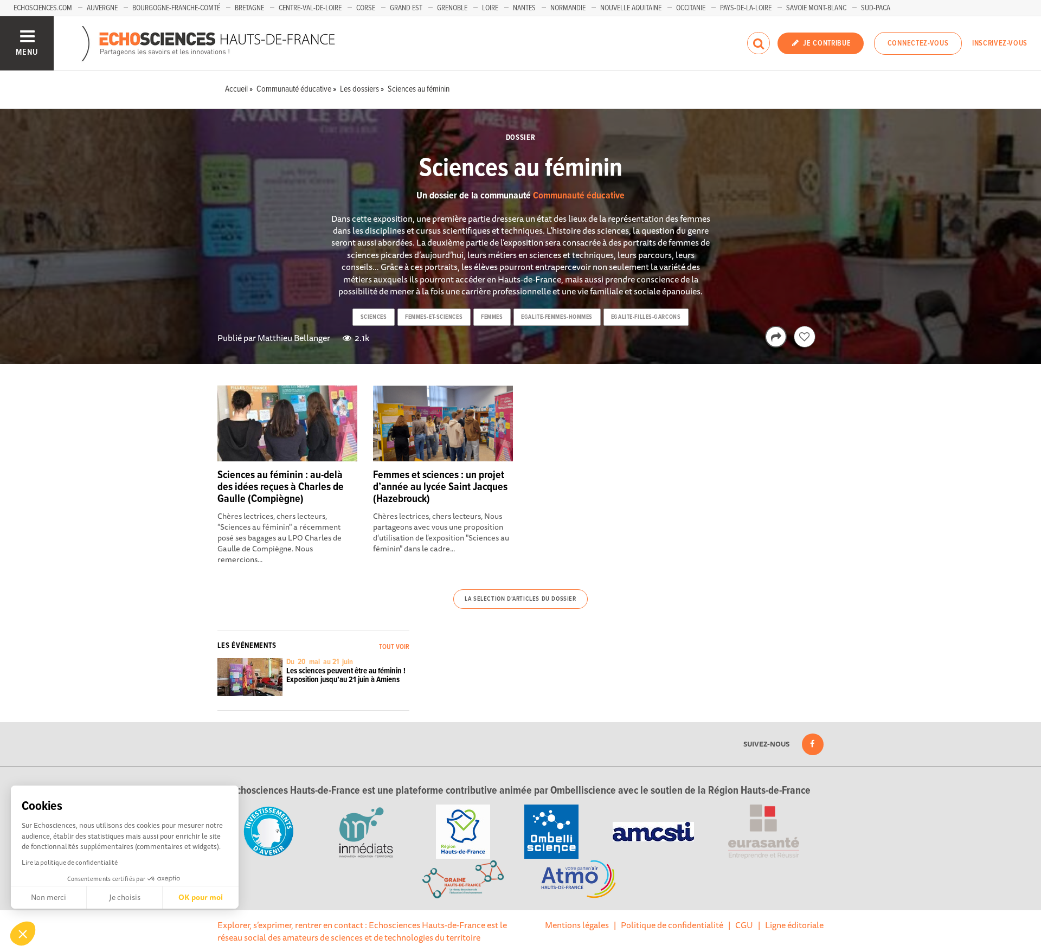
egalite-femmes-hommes (557, 317)
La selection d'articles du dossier (520, 599)
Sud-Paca (875, 8)
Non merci (48, 897)
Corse (365, 8)
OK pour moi (200, 897)
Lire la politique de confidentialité (70, 862)
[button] (23, 934)
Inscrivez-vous (999, 43)
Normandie (568, 8)
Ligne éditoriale (794, 925)
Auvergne (102, 8)
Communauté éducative (579, 196)
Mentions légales (577, 925)
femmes (492, 317)
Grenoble (452, 8)
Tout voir (394, 647)
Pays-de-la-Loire (746, 8)
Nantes (524, 8)
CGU (744, 925)
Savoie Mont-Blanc (816, 8)
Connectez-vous (918, 43)
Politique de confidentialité (672, 925)
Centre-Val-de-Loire (310, 8)
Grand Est (406, 8)
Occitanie (690, 8)
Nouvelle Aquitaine (630, 8)
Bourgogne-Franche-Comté (176, 8)
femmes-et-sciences (433, 317)
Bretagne (249, 8)
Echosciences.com (43, 8)
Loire (490, 8)
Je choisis (124, 897)
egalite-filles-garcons (645, 317)
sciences (374, 317)
